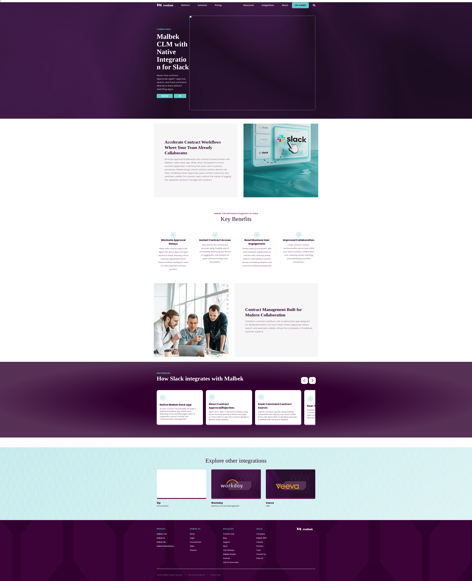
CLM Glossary (228, 550)
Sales (192, 546)
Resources (248, 5)
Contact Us (261, 554)
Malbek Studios (229, 554)
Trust (258, 550)
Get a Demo (300, 5)
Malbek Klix (161, 542)
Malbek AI (161, 538)
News (225, 546)
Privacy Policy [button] (216, 575)
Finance (193, 550)
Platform (185, 5)
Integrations (268, 5)
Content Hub (228, 534)
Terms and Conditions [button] (196, 575)
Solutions (202, 5)
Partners (259, 546)
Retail (192, 534)
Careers (259, 542)
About (285, 5)
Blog (225, 538)
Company (260, 534)
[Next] (312, 380)
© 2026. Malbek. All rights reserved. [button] (170, 575)
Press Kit (259, 558)
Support (226, 542)
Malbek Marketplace (165, 546)
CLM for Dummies (230, 562)
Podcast (226, 558)
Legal (192, 538)
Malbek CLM (162, 534)
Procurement (195, 542)
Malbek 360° (261, 538)
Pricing (218, 5)
